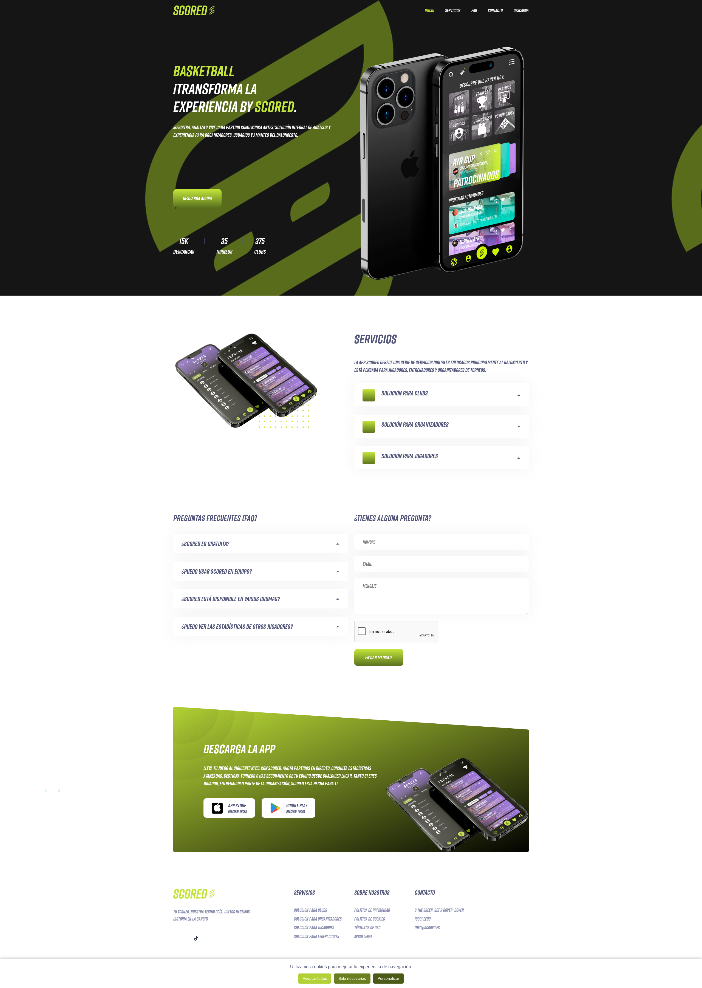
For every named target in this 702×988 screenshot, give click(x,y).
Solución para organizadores (318, 919)
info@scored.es (427, 927)
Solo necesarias (352, 978)
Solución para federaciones (316, 936)
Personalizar (388, 978)
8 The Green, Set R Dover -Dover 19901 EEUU (439, 914)
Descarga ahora (197, 198)
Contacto (495, 10)
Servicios (452, 10)
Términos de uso (367, 927)
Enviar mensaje (378, 657)
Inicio (429, 10)
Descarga (521, 10)
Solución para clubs (310, 910)
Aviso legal (363, 936)
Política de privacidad (372, 910)
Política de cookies (369, 919)
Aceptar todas (315, 978)
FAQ (474, 10)
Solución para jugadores (314, 927)
